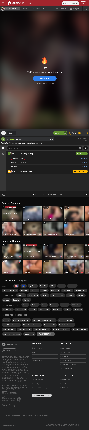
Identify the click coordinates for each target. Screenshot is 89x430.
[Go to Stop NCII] (9, 405)
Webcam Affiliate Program (40, 388)
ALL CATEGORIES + (46, 334)
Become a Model (37, 380)
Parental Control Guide (68, 364)
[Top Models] (30, 3)
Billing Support (65, 384)
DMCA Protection (66, 388)
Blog (35, 352)
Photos (36, 9)
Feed (45, 9)
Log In (83, 3)
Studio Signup (36, 384)
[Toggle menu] (3, 3)
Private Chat (79, 171)
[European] (23, 286)
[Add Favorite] (3, 133)
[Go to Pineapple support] (19, 399)
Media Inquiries (39, 360)
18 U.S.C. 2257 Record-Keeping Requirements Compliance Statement (25, 415)
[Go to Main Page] (16, 3)
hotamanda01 (8, 280)
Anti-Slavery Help (66, 368)
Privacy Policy (65, 348)
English (7, 350)
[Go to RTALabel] (5, 392)
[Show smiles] (79, 148)
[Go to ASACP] (13, 393)
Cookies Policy (65, 360)
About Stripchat (39, 348)
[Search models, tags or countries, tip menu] (86, 8)
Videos (26, 9)
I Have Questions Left (41, 395)
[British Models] (16, 286)
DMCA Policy (64, 356)
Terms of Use (65, 352)
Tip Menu (81, 154)
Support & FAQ (65, 380)
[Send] (85, 148)
